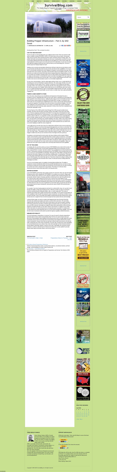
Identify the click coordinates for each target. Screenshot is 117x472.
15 (84, 413)
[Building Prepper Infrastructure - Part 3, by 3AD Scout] (49, 26)
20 (80, 414)
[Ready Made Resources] (83, 118)
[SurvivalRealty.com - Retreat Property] (83, 33)
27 (80, 416)
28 (82, 416)
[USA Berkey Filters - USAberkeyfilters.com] (83, 309)
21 (82, 414)
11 (77, 413)
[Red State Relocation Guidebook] (83, 379)
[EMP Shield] (83, 295)
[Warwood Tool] (83, 365)
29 (84, 416)
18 (77, 414)
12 (78, 413)
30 (86, 416)
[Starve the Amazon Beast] (83, 281)
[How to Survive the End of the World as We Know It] (83, 224)
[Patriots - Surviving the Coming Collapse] (83, 203)
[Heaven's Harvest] (83, 161)
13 (80, 413)
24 (88, 414)
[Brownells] (83, 247)
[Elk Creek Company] (83, 97)
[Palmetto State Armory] (83, 73)
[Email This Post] (60, 45)
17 (88, 413)
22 (84, 414)
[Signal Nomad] (83, 182)
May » (81, 419)
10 (88, 412)
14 (82, 413)
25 (77, 416)
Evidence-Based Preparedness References (37, 244)
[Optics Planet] (83, 351)
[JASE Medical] (83, 336)
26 (78, 416)
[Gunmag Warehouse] (83, 140)
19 (78, 414)
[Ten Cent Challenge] (83, 393)
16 (86, 413)
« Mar (77, 419)
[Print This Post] (59, 45)
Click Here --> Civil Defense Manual (36, 248)
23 (86, 414)
